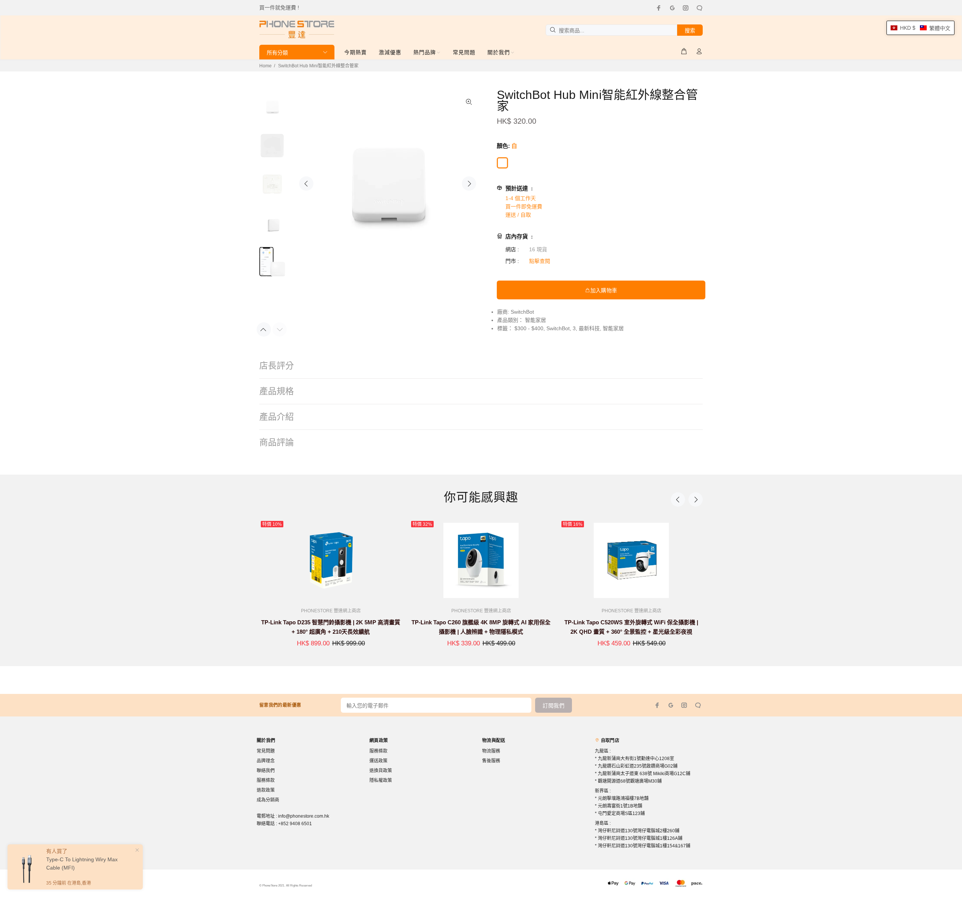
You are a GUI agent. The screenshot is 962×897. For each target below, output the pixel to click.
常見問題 (266, 751)
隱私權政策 (380, 780)
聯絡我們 (266, 770)
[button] (920, 28)
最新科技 (589, 328)
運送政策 (378, 760)
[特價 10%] (330, 560)
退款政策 (266, 790)
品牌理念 (266, 760)
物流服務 (491, 751)
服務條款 (266, 780)
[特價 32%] (481, 560)
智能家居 (535, 320)
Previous (306, 183)
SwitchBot (522, 312)
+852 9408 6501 (295, 823)
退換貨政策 (380, 770)
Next (469, 183)
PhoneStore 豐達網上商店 (331, 610)
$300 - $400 (528, 328)
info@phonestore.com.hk (303, 816)
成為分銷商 (268, 800)
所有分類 (277, 53)
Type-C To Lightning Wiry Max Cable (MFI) (82, 863)
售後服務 (491, 760)
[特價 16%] (631, 560)
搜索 (690, 30)
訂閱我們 (553, 706)
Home (265, 65)
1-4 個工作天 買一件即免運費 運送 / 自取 (523, 206)
